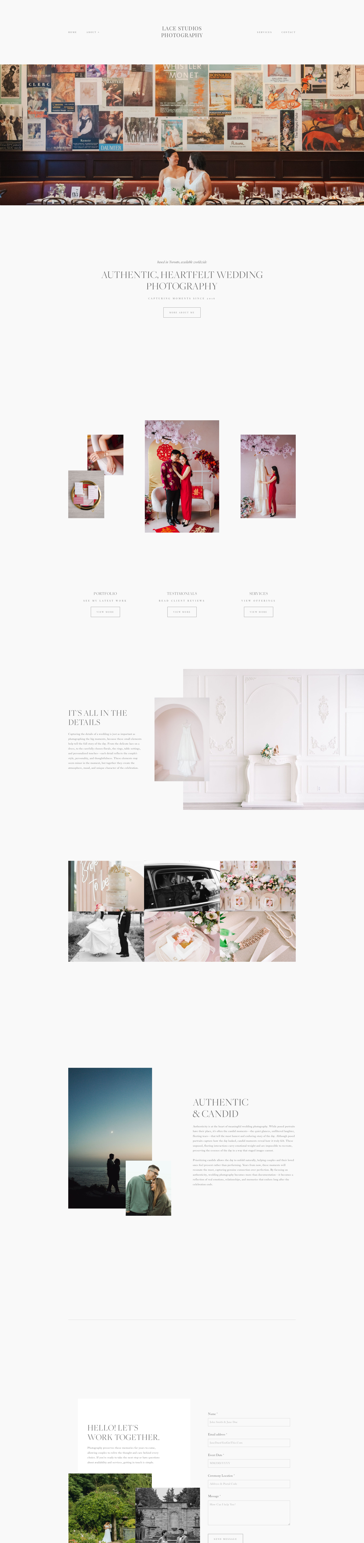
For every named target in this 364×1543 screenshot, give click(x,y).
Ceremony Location (220, 1476)
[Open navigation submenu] (99, 32)
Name (212, 1414)
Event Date (215, 1455)
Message (213, 1496)
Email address (216, 1434)
